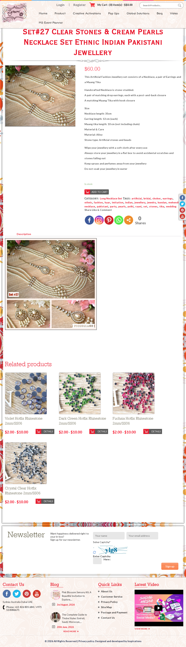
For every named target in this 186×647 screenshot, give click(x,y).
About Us (106, 591)
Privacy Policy (109, 601)
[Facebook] (89, 220)
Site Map (106, 607)
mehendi (173, 202)
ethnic (88, 202)
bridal (147, 198)
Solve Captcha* (101, 542)
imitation (117, 202)
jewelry (151, 202)
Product (60, 13)
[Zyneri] (14, 21)
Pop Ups (113, 13)
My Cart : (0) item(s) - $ (114, 4)
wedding (171, 206)
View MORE (141, 628)
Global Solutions (138, 13)
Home (43, 13)
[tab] (24, 233)
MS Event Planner (51, 22)
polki (131, 206)
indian (129, 202)
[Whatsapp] (118, 220)
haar (107, 202)
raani (138, 206)
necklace (89, 206)
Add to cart (100, 191)
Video (174, 13)
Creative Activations (87, 13)
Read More (69, 631)
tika (161, 206)
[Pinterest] (109, 220)
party (113, 206)
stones (153, 206)
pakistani (102, 206)
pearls (122, 206)
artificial (137, 198)
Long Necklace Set (111, 198)
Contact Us (108, 617)
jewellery (139, 202)
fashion (98, 202)
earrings (168, 198)
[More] (128, 220)
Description (24, 234)
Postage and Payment (114, 612)
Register (79, 4)
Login (60, 4)
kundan (162, 202)
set (145, 206)
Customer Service (111, 596)
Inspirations (134, 641)
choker (156, 198)
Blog (160, 13)
